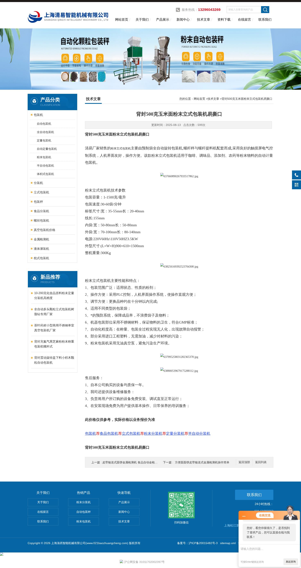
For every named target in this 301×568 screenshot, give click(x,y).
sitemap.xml (228, 543)
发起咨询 (291, 561)
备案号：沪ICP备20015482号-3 (197, 543)
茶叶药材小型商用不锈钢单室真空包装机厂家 (54, 328)
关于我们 (142, 19)
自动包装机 (44, 123)
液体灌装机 (41, 248)
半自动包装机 (45, 165)
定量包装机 (44, 140)
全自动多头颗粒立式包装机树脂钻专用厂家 (54, 311)
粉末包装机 (44, 157)
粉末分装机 (83, 502)
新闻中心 (183, 19)
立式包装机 (41, 192)
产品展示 (162, 19)
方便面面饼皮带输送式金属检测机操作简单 (202, 462)
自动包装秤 (83, 511)
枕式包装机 (41, 258)
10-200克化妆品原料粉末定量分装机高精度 (54, 295)
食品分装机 (41, 211)
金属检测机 (41, 239)
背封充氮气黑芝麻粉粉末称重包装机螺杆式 (54, 344)
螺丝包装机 (41, 220)
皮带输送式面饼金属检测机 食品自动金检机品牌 (132, 462)
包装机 (38, 115)
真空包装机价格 (44, 230)
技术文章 (203, 19)
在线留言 (244, 19)
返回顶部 (244, 462)
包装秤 (38, 201)
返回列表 (261, 462)
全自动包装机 (45, 132)
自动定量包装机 (47, 148)
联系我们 (265, 19)
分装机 (38, 183)
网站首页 (121, 19)
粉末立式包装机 (121, 148)
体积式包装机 (45, 174)
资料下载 (224, 19)
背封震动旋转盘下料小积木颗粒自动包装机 (54, 360)
